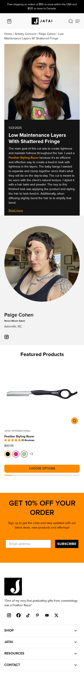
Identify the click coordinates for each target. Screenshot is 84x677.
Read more (16, 210)
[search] (70, 21)
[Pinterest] (37, 615)
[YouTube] (47, 615)
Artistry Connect (26, 34)
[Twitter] (56, 615)
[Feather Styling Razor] (42, 394)
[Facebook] (18, 615)
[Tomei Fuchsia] (16, 454)
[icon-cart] (9, 21)
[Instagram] (9, 615)
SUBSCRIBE (66, 544)
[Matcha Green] (24, 454)
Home (8, 34)
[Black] (8, 454)
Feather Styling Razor (19, 436)
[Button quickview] (74, 420)
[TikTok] (28, 615)
